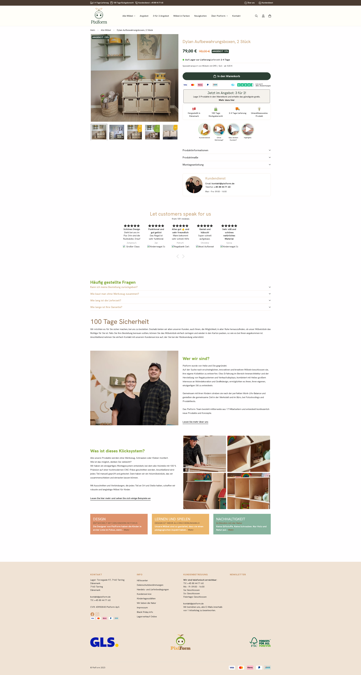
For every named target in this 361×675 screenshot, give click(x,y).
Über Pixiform (218, 15)
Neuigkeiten (200, 15)
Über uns (251, 3)
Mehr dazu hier (227, 100)
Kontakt (236, 15)
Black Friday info (145, 612)
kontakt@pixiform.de (100, 596)
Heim (92, 30)
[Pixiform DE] (99, 16)
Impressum (142, 607)
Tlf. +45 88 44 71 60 (100, 600)
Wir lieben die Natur (146, 603)
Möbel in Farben (181, 15)
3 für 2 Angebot (161, 15)
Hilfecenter (142, 580)
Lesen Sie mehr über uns (195, 421)
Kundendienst (267, 3)
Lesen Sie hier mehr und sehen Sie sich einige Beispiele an (120, 498)
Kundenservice (144, 594)
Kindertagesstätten (146, 598)
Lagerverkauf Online (147, 616)
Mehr (126, 529)
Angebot (144, 15)
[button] (178, 256)
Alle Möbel (127, 15)
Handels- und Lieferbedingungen (153, 589)
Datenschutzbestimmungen (150, 584)
